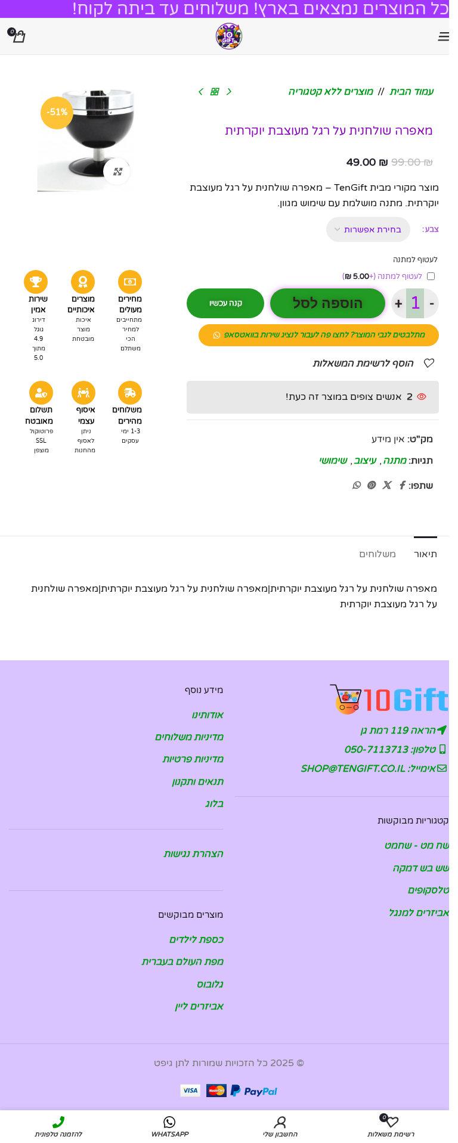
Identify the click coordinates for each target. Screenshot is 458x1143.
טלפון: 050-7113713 (391, 750)
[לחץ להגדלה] (116, 171)
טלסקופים (428, 890)
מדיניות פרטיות (192, 759)
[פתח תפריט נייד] (443, 36)
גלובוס (209, 984)
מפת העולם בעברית (182, 962)
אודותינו (207, 715)
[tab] (425, 553)
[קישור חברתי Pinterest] (371, 485)
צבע (432, 229)
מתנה (394, 461)
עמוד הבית (411, 92)
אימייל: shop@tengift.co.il (369, 769)
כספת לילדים (196, 940)
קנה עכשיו (225, 303)
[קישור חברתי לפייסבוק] (401, 485)
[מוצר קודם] (228, 92)
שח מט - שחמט (416, 846)
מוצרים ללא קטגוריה (330, 92)
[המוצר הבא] (200, 92)
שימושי (332, 461)
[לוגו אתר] (229, 36)
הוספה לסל (328, 304)
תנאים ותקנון (197, 782)
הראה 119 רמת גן (399, 731)
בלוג (214, 804)
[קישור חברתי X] (386, 485)
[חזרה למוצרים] (214, 92)
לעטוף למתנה (382, 276)
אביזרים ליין (199, 1006)
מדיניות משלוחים (188, 737)
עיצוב (365, 461)
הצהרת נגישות (193, 854)
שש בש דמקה (420, 868)
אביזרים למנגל (418, 913)
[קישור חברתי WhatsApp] (356, 485)
